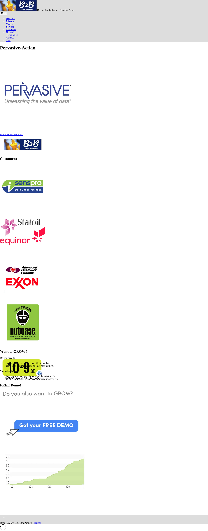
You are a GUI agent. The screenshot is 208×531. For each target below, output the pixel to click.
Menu (3, 13)
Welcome (10, 18)
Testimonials (12, 35)
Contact (10, 37)
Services (10, 26)
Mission (10, 21)
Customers (11, 29)
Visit (8, 40)
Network (10, 32)
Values (9, 24)
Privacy (37, 523)
